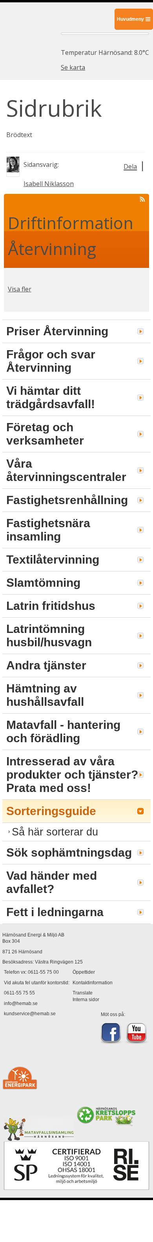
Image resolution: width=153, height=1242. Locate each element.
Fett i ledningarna (55, 912)
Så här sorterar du (55, 832)
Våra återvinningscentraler (66, 470)
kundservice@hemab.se (30, 1013)
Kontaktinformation (93, 982)
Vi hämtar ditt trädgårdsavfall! (50, 397)
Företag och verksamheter (45, 434)
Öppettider (84, 972)
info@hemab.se (21, 1003)
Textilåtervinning (52, 559)
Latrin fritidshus (50, 605)
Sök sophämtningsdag (69, 852)
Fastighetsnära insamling (48, 530)
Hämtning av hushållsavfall (45, 695)
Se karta (73, 67)
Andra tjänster (46, 665)
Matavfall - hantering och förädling (63, 731)
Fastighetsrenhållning (67, 500)
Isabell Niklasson (49, 183)
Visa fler (19, 289)
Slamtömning (43, 582)
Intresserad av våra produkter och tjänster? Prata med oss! (72, 774)
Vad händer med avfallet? (51, 882)
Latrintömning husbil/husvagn (49, 635)
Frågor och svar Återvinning (50, 361)
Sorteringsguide (51, 810)
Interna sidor (86, 999)
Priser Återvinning (57, 331)
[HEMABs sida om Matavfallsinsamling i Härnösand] (39, 1137)
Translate (83, 993)
